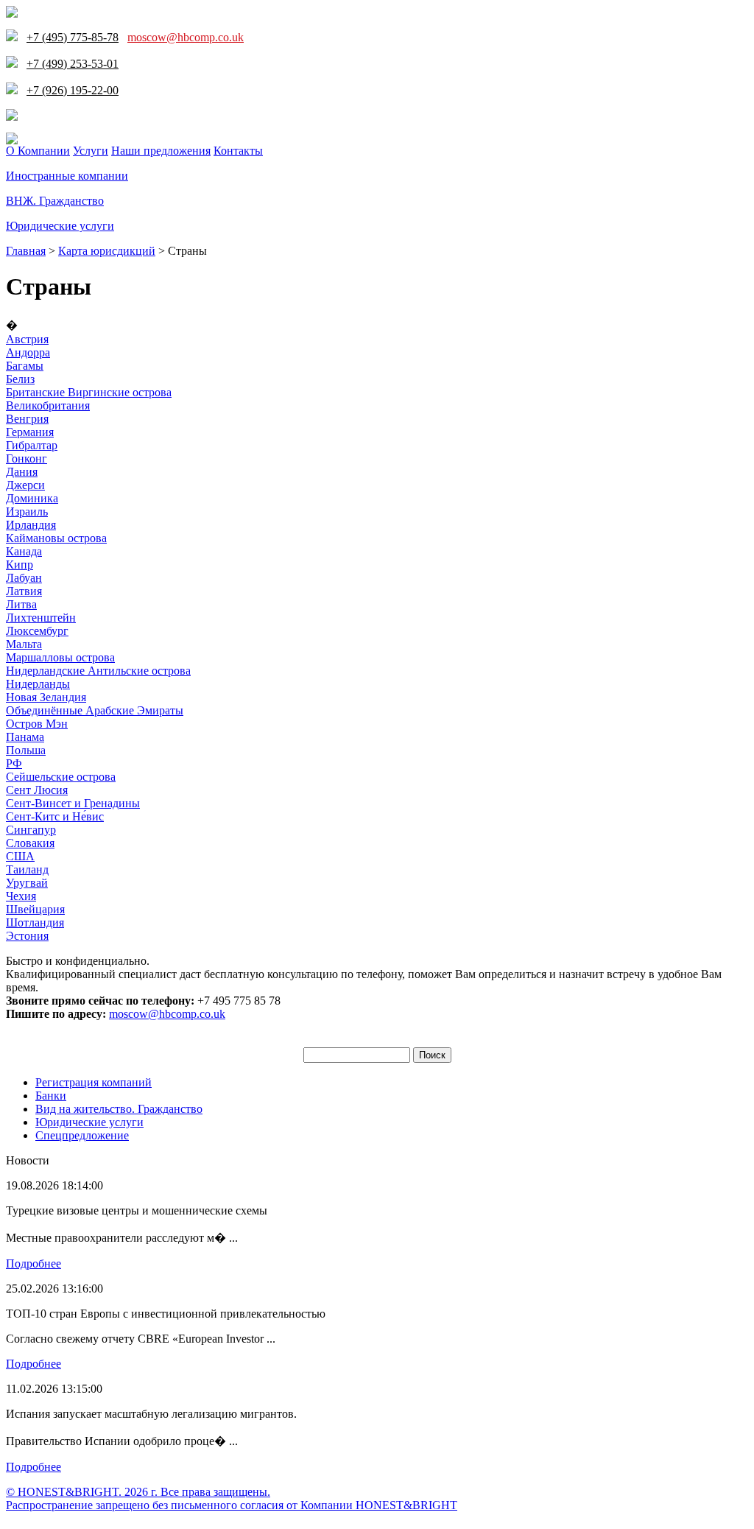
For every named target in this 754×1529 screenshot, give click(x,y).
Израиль (27, 511)
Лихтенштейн (41, 617)
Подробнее (33, 1263)
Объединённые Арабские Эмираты (94, 710)
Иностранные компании (67, 175)
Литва (21, 604)
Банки (50, 1095)
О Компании (38, 150)
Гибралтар (31, 445)
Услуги (90, 150)
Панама (25, 737)
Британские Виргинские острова (89, 392)
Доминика (32, 498)
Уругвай (27, 882)
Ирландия (31, 525)
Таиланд (27, 869)
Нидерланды (38, 684)
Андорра (28, 352)
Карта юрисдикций (106, 251)
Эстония (27, 935)
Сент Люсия (37, 790)
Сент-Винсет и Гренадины (73, 803)
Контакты (238, 150)
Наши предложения (161, 150)
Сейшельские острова (61, 776)
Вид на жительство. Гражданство (118, 1109)
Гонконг (26, 458)
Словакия (30, 843)
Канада (24, 551)
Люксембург (37, 631)
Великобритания (48, 405)
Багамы (24, 365)
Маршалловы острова (60, 657)
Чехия (21, 896)
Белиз (20, 379)
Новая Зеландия (46, 697)
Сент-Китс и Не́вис (55, 816)
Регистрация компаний (93, 1082)
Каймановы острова (56, 538)
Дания (22, 471)
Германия (30, 432)
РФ (14, 763)
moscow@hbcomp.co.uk (185, 37)
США (20, 856)
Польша (26, 750)
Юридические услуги (60, 225)
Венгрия (27, 418)
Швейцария (35, 909)
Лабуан (24, 578)
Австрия (27, 339)
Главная (26, 251)
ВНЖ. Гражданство (55, 200)
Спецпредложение (82, 1135)
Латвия (24, 591)
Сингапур (31, 829)
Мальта (24, 644)
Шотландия (35, 922)
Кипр (19, 564)
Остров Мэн (37, 723)
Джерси (25, 485)
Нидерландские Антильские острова (98, 670)
